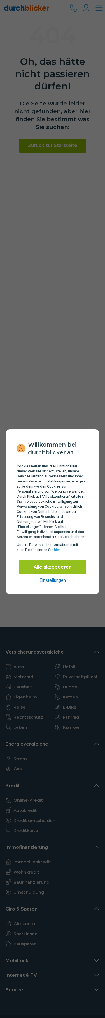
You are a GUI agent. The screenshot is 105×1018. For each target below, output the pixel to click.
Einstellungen (52, 580)
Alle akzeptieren (53, 567)
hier (57, 550)
